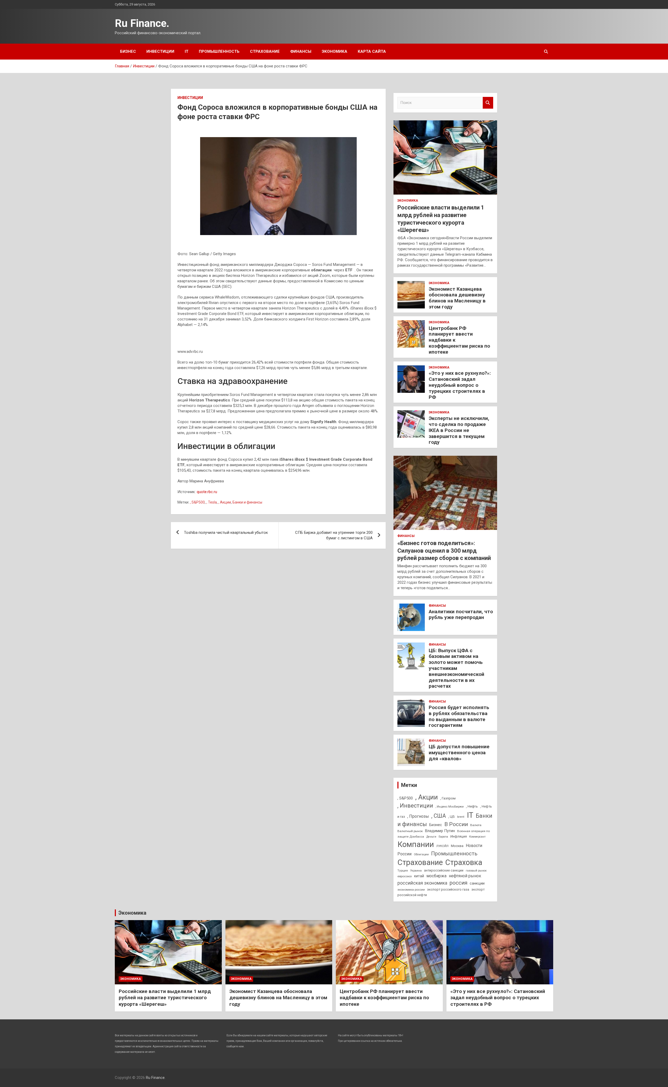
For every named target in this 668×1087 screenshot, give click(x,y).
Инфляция (458, 836)
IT (186, 51)
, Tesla (211, 502)
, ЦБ (451, 817)
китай (419, 876)
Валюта (475, 825)
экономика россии (411, 889)
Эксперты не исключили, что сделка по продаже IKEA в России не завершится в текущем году (459, 430)
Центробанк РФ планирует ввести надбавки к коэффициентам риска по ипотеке (384, 997)
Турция (402, 870)
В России (456, 824)
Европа (443, 836)
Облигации (421, 854)
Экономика (334, 51)
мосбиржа (436, 875)
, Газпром (448, 798)
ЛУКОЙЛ (442, 846)
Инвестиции (160, 51)
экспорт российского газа (448, 889)
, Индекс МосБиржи (450, 806)
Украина (416, 870)
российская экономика (422, 883)
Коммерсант (477, 836)
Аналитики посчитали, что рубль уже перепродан (461, 615)
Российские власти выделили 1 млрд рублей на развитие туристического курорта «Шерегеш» (165, 997)
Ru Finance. (142, 23)
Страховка (463, 862)
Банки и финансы (247, 502)
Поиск (488, 103)
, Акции (224, 502)
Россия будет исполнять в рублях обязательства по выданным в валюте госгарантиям (459, 716)
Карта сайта (372, 51)
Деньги (431, 836)
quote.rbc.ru (207, 491)
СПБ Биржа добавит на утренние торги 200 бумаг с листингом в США (334, 535)
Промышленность (219, 51)
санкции (477, 883)
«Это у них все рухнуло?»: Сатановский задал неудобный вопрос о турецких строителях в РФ (460, 385)
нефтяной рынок (465, 875)
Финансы (300, 51)
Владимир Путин (440, 830)
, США (438, 816)
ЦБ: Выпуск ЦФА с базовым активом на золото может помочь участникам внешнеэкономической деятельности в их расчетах (456, 668)
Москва (457, 846)
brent (460, 817)
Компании (415, 844)
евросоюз (404, 876)
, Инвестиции (415, 805)
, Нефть (472, 806)
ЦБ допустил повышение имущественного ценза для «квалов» (459, 753)
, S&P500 (197, 502)
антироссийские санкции (443, 870)
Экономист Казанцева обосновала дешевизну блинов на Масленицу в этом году (457, 298)
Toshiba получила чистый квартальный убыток (226, 532)
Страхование (265, 51)
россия (458, 883)
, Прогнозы (418, 816)
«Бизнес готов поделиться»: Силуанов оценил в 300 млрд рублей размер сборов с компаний (444, 550)
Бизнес (128, 51)
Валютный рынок (410, 831)
